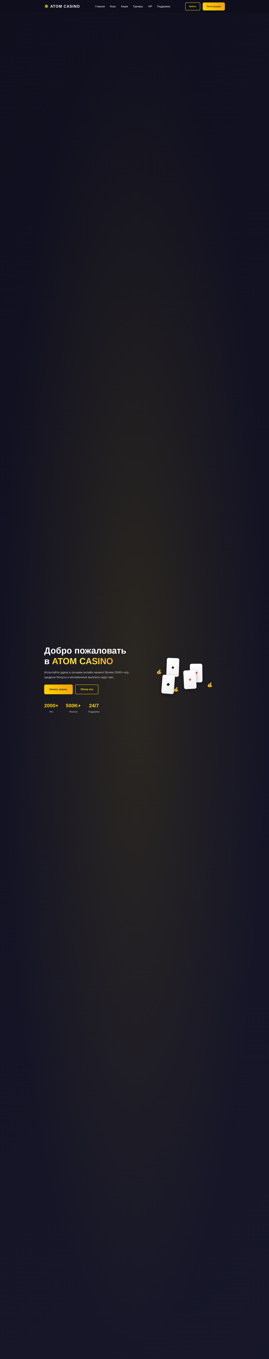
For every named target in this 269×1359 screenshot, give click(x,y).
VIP (150, 6)
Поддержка (163, 6)
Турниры (138, 6)
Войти (192, 6)
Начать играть (58, 689)
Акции (124, 6)
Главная (100, 6)
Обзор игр (86, 689)
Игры (113, 6)
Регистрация (214, 6)
